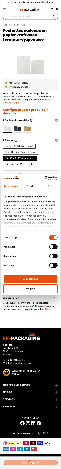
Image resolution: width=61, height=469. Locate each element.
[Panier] (57, 9)
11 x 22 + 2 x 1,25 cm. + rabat (19, 146)
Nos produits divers (16, 385)
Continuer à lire (11, 102)
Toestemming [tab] (11, 186)
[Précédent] (5, 60)
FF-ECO (7, 392)
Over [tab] (50, 186)
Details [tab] (30, 186)
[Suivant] (56, 60)
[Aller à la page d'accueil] (29, 9)
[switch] (53, 246)
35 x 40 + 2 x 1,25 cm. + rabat (20, 164)
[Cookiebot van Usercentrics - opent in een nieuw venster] (45, 178)
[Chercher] (53, 17)
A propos (9, 406)
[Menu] (6, 9)
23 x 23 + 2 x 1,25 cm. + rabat (19, 158)
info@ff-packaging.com (19, 363)
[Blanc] (7, 128)
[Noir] (17, 128)
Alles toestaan (30, 279)
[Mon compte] (53, 9)
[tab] (30, 303)
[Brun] (27, 128)
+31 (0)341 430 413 (15, 359)
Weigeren (30, 288)
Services (9, 399)
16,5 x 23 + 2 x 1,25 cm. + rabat (20, 152)
